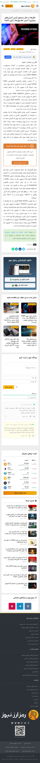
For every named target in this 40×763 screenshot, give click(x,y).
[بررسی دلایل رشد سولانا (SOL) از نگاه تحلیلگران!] (32, 568)
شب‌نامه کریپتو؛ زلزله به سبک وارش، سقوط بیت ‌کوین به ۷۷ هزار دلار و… (16, 507)
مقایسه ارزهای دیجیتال (12, 747)
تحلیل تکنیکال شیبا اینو (31, 665)
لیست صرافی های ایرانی (28, 751)
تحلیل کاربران (9, 6)
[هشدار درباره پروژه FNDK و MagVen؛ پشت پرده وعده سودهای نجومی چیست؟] (29, 308)
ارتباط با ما (34, 696)
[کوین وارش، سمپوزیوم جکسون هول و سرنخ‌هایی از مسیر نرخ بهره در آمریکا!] (32, 525)
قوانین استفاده (33, 706)
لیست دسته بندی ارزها (31, 637)
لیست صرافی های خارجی (12, 751)
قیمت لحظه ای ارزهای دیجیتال (16, 232)
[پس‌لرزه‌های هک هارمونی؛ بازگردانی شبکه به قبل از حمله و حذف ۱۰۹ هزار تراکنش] (29, 331)
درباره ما (35, 700)
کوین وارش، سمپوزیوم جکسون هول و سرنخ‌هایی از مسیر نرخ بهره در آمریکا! (16, 524)
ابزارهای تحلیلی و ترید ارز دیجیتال (28, 624)
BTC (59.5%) (14, 2)
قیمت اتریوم (34, 634)
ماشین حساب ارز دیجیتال (27, 747)
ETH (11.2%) (22, 2)
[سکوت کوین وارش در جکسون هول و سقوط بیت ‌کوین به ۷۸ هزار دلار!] (32, 517)
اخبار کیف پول (7, 49)
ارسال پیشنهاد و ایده (32, 690)
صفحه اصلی (27, 743)
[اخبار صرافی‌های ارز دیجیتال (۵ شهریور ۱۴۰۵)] (32, 586)
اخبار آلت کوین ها (31, 327)
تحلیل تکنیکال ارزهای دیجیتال (29, 655)
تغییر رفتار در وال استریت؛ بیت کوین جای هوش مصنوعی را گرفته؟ (15, 576)
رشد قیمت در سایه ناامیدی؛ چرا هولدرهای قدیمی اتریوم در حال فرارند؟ (16, 533)
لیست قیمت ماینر (32, 644)
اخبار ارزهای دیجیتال (32, 686)
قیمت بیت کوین (33, 631)
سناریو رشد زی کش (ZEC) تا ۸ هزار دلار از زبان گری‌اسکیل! (15, 541)
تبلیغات (35, 703)
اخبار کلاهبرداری (20, 49)
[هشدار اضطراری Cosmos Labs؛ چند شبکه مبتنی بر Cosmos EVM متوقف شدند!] (11, 308)
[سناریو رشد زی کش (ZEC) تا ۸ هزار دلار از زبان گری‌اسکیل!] (32, 542)
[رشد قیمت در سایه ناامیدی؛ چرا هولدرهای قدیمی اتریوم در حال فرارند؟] (32, 534)
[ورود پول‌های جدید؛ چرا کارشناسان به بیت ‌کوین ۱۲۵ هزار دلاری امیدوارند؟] (32, 551)
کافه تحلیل (34, 672)
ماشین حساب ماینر (32, 641)
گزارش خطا (34, 693)
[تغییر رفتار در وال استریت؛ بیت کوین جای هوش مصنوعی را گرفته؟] (32, 577)
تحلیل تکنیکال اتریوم (32, 662)
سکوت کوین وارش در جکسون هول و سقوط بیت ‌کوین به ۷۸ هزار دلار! (16, 515)
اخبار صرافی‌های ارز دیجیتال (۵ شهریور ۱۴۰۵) (16, 584)
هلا (22, 425)
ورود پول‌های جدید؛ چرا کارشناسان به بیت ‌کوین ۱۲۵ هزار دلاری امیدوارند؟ (16, 550)
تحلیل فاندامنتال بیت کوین (30, 668)
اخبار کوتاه (13, 49)
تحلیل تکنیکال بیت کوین (30, 659)
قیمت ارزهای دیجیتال (20, 493)
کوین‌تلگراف (29, 244)
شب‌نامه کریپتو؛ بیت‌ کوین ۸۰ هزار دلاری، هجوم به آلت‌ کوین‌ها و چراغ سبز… (15, 558)
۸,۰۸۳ (34, 2)
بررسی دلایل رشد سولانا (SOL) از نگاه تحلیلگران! (16, 567)
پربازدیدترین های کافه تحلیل (30, 675)
